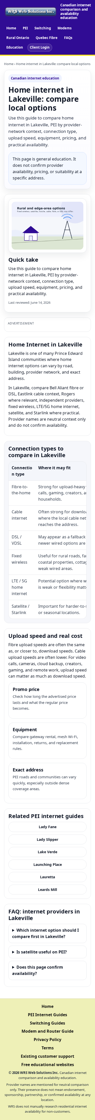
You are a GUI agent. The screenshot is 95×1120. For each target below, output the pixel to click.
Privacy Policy (47, 1039)
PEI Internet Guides (47, 1014)
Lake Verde (47, 851)
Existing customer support (47, 1056)
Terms (48, 1048)
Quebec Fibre (47, 37)
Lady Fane (47, 826)
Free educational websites (47, 1064)
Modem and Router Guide (47, 1031)
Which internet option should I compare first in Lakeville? (45, 933)
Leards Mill (47, 889)
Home (11, 28)
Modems (64, 28)
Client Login (40, 47)
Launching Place (47, 864)
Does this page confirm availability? (37, 970)
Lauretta (47, 876)
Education (14, 47)
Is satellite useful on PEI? (41, 952)
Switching (42, 28)
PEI (25, 28)
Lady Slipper (47, 839)
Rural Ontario (17, 37)
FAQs (68, 37)
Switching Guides (47, 1023)
